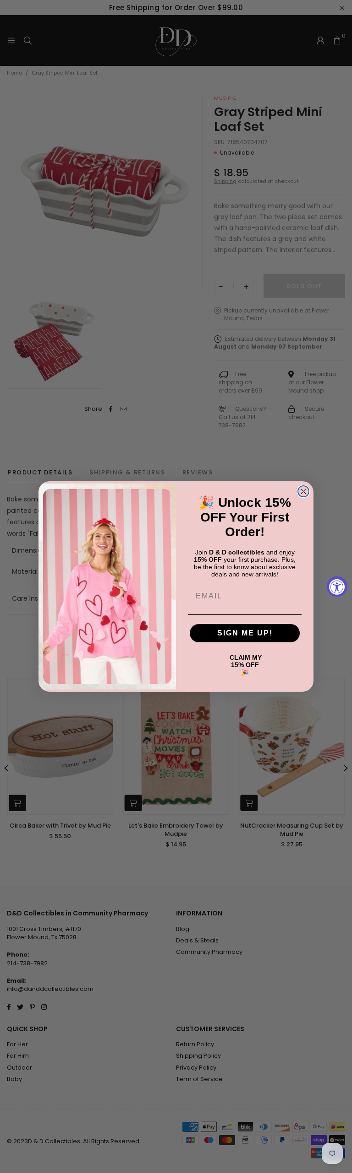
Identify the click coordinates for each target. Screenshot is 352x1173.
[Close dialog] (303, 491)
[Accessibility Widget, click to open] (337, 586)
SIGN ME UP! (245, 633)
